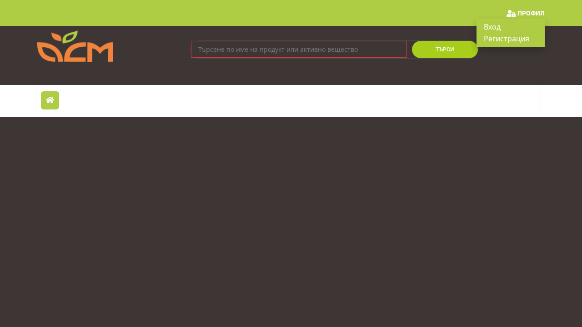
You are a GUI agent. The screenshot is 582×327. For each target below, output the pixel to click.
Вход (492, 27)
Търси (445, 49)
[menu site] (50, 100)
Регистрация (506, 39)
